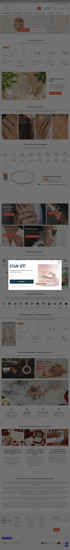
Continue (22, 281)
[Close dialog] (59, 262)
